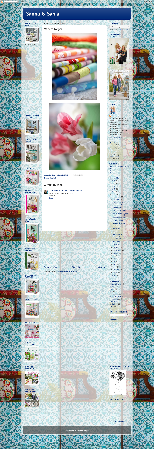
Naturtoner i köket (119, 205)
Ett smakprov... (118, 207)
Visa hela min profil (115, 137)
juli (114, 256)
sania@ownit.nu (114, 157)
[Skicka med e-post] (74, 175)
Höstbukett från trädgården (118, 237)
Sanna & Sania (42, 13)
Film (110, 291)
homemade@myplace (56, 190)
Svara (51, 198)
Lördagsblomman (119, 223)
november (117, 200)
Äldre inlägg (99, 267)
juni (114, 258)
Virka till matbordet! (119, 210)
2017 (114, 183)
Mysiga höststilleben (119, 217)
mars (115, 267)
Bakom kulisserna (115, 284)
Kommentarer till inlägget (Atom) (66, 271)
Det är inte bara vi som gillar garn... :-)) (120, 214)
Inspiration (53, 178)
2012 (114, 276)
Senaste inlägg (51, 267)
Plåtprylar (116, 244)
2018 (114, 181)
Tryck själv (116, 241)
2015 (114, 189)
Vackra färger (117, 226)
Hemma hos (113, 301)
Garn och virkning (115, 296)
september (117, 250)
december (117, 197)
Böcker (111, 289)
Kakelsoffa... (117, 228)
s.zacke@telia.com (115, 147)
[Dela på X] (78, 175)
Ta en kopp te (117, 234)
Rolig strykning (118, 202)
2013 (114, 194)
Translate (125, 29)
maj (114, 261)
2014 (114, 192)
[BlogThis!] (76, 175)
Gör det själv (113, 299)
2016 (114, 186)
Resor (111, 306)
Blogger (86, 431)
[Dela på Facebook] (80, 175)
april (115, 264)
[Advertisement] (74, 248)
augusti (116, 253)
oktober (116, 247)
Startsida (76, 267)
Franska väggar (118, 220)
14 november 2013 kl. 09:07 (74, 190)
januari (115, 272)
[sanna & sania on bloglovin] (117, 394)
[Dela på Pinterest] (82, 175)
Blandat (112, 286)
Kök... (115, 231)
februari (116, 269)
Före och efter (114, 294)
